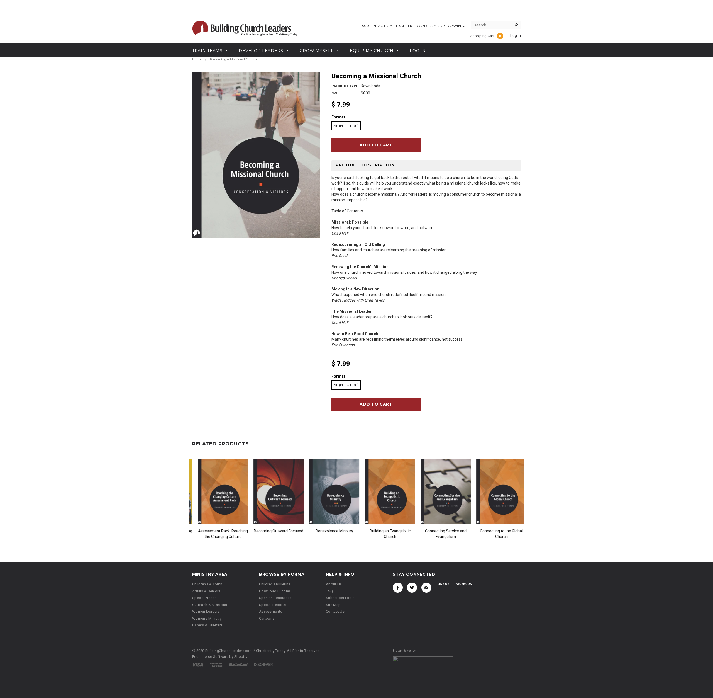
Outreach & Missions (209, 605)
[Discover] (263, 664)
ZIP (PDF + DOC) (346, 126)
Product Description (365, 165)
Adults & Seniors (206, 591)
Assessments (270, 611)
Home (197, 59)
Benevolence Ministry (440, 531)
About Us (334, 584)
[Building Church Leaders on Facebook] (398, 588)
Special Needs (204, 598)
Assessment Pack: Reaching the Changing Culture (329, 534)
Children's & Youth (207, 584)
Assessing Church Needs (217, 531)
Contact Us (335, 611)
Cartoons (266, 618)
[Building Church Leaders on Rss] (426, 588)
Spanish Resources (275, 598)
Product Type (344, 86)
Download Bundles (275, 591)
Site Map (333, 605)
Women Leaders (206, 611)
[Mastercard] (238, 664)
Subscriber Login (340, 598)
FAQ (329, 591)
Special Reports (272, 605)
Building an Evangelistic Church (495, 534)
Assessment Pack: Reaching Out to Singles (273, 534)
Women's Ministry (206, 618)
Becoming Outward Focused (384, 531)
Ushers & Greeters (207, 625)
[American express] (216, 664)
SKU (334, 93)
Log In (515, 35)
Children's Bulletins (274, 584)
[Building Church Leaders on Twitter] (412, 588)
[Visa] (197, 664)
